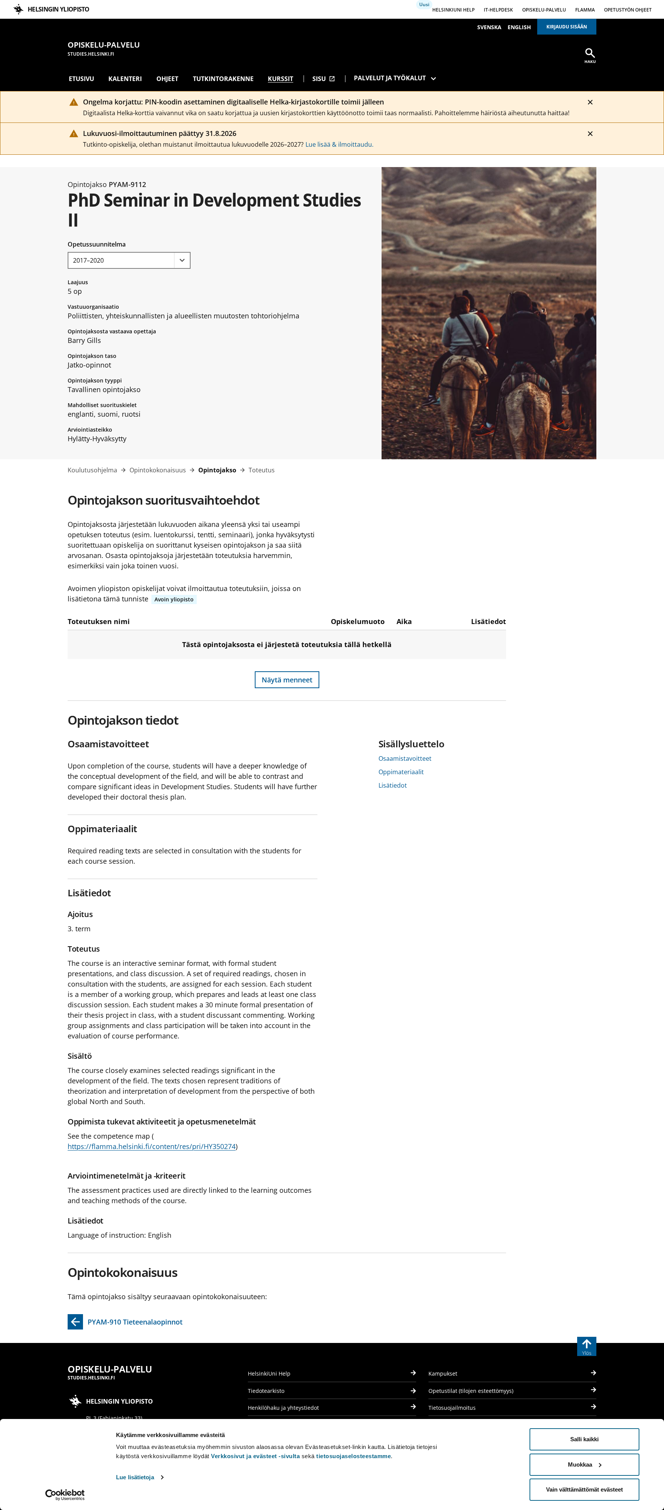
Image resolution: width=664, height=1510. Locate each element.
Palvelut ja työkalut (390, 78)
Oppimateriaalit (401, 772)
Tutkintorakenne (223, 79)
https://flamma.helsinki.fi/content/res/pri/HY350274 (152, 1146)
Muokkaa (580, 1464)
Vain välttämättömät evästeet (584, 1489)
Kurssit (280, 79)
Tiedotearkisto (266, 1390)
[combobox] (129, 260)
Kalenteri (125, 79)
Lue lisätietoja (135, 1477)
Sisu (323, 79)
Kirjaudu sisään (566, 26)
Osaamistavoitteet (405, 758)
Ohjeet (167, 79)
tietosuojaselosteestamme (353, 1456)
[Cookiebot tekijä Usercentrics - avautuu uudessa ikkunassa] (65, 1495)
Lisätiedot (392, 785)
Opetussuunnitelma (97, 244)
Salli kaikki (584, 1439)
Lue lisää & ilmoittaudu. (339, 144)
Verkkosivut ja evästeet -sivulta (255, 1456)
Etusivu (81, 79)
